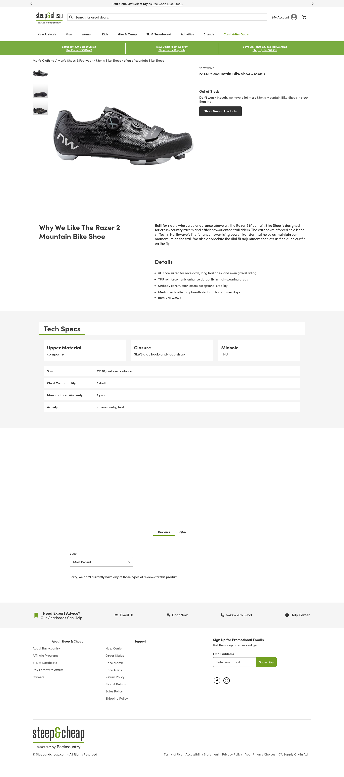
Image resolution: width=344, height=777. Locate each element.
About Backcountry (46, 648)
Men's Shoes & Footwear (75, 60)
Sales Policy (114, 691)
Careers (38, 677)
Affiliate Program (45, 655)
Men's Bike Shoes (108, 60)
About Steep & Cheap (67, 641)
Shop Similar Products (220, 111)
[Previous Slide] (31, 3)
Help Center (114, 648)
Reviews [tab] (164, 532)
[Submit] (70, 17)
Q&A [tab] (182, 532)
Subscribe (266, 662)
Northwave (206, 68)
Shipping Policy (117, 698)
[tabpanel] (172, 376)
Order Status (115, 655)
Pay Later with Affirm (48, 670)
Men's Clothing (43, 60)
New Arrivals (46, 34)
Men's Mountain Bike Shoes (144, 60)
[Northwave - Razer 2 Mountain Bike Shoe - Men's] (40, 73)
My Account (280, 17)
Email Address (223, 654)
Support (140, 641)
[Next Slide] (312, 3)
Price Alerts (114, 670)
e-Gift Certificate (45, 663)
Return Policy (115, 677)
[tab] (62, 328)
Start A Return (116, 684)
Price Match (114, 663)
